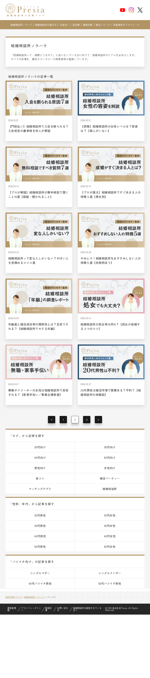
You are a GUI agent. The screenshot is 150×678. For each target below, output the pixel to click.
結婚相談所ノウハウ (21, 25)
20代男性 (40, 515)
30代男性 (40, 526)
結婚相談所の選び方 (46, 25)
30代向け (109, 447)
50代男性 (40, 546)
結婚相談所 (110, 489)
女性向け (109, 468)
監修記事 (48, 609)
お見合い (65, 25)
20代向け (40, 447)
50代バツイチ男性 (109, 583)
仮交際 (76, 25)
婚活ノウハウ (103, 25)
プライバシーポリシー (31, 609)
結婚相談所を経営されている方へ (87, 609)
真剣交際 (88, 25)
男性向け (40, 468)
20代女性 (109, 515)
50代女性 (109, 546)
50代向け (109, 457)
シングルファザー (109, 573)
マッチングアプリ (40, 489)
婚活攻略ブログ (13, 597)
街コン (40, 478)
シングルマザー (40, 573)
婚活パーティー (110, 478)
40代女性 (110, 536)
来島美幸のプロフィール (126, 25)
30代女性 (109, 526)
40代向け (40, 457)
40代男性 (40, 536)
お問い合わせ (62, 609)
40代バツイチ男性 (40, 583)
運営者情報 (11, 609)
